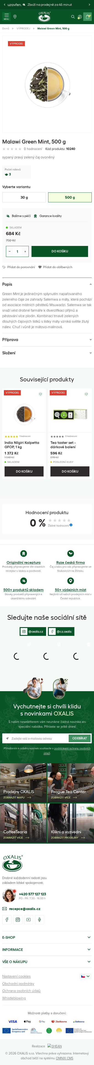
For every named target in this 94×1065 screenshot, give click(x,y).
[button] (4, 4)
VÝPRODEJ (23, 28)
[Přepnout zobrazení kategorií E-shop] (89, 937)
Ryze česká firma (70, 562)
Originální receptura (24, 562)
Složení (8, 353)
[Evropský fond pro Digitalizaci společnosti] (22, 1031)
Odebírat (79, 738)
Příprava (10, 339)
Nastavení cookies (16, 976)
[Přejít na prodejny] (15, 16)
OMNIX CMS (64, 1058)
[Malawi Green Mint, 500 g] (47, 84)
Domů (5, 28)
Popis (7, 284)
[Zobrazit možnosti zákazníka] (79, 16)
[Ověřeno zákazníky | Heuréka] (59, 1031)
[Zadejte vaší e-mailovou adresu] (47, 738)
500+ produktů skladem (23, 590)
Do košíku (60, 251)
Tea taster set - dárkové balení (63, 444)
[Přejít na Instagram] (17, 919)
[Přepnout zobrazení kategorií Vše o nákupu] (89, 961)
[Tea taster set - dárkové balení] (70, 410)
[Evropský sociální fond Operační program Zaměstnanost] (78, 1031)
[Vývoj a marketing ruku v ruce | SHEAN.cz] (54, 1046)
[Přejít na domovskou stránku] (12, 863)
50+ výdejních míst (70, 590)
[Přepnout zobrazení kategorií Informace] (89, 949)
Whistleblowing (14, 997)
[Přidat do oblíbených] (40, 394)
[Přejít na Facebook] (6, 919)
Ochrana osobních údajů (21, 990)
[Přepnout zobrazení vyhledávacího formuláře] (73, 16)
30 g (24, 197)
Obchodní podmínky (18, 983)
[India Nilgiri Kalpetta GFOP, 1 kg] (24, 410)
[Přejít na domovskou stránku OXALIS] (44, 17)
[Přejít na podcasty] (39, 919)
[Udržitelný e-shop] (49, 1031)
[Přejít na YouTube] (28, 919)
